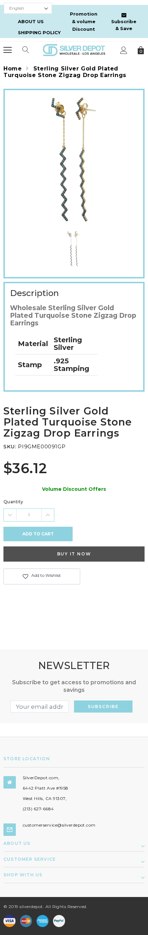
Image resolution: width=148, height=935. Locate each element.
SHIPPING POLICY (39, 32)
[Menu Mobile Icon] (7, 50)
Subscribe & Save (123, 25)
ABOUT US (31, 21)
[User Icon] (123, 50)
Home (12, 68)
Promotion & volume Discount (83, 21)
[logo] (74, 49)
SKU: (9, 446)
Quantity (13, 501)
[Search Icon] (25, 50)
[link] (74, 248)
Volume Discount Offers (74, 489)
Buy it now (74, 553)
